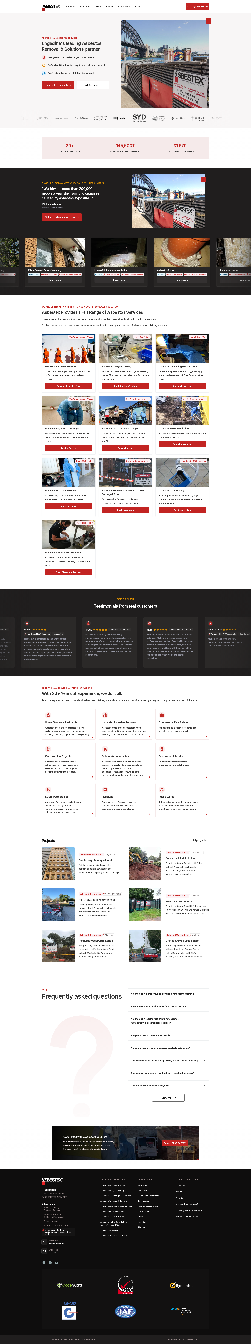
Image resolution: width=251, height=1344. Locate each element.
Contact (139, 6)
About (98, 6)
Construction (143, 1201)
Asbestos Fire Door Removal (112, 1217)
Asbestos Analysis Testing (112, 1190)
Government (143, 1211)
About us (180, 1191)
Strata (140, 1217)
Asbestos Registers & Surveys (113, 1201)
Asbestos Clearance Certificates (114, 1235)
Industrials (142, 1190)
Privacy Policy (193, 1339)
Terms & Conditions (176, 1339)
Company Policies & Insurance (189, 1210)
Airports (141, 1227)
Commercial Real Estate (148, 1196)
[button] (71, 6)
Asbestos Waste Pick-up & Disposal (116, 1206)
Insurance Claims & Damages (189, 1217)
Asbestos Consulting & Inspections (115, 1196)
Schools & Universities (148, 1206)
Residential (143, 1185)
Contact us (180, 1185)
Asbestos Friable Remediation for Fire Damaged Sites (113, 1223)
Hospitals (142, 1222)
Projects (109, 6)
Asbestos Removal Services (112, 1185)
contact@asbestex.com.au (59, 1253)
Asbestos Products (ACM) (187, 1204)
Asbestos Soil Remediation (112, 1211)
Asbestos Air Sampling (110, 1230)
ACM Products (124, 6)
